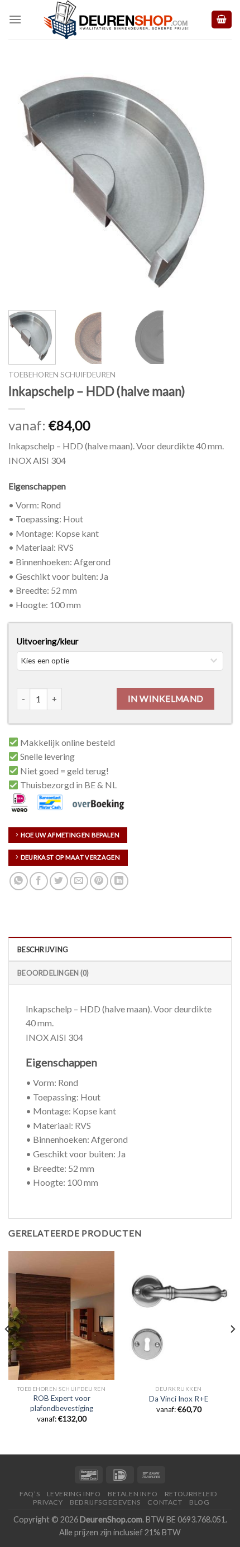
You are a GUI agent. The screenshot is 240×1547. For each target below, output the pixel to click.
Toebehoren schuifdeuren (62, 374)
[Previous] (27, 181)
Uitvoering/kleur (48, 641)
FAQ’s (30, 1494)
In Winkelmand (166, 699)
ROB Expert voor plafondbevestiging (61, 1403)
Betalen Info (132, 1494)
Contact (164, 1502)
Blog (199, 1502)
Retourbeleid (191, 1494)
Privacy (48, 1502)
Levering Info (74, 1494)
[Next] (213, 181)
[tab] (120, 949)
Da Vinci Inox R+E (178, 1398)
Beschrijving (42, 949)
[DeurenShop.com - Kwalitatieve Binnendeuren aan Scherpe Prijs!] (115, 19)
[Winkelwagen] (222, 20)
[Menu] (15, 19)
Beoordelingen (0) (53, 972)
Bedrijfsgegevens (105, 1502)
